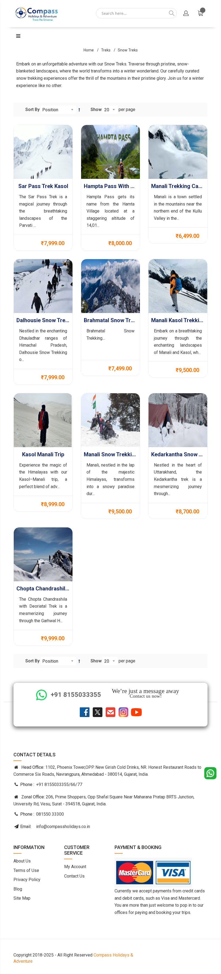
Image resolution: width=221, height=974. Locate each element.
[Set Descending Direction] (79, 109)
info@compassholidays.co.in (63, 826)
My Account (75, 866)
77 (79, 784)
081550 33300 (50, 814)
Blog (17, 889)
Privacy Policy (26, 879)
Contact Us (74, 876)
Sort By (32, 109)
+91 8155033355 (52, 784)
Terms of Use (26, 870)
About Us (22, 861)
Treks (105, 50)
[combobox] (136, 13)
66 (73, 784)
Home (89, 50)
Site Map (21, 898)
